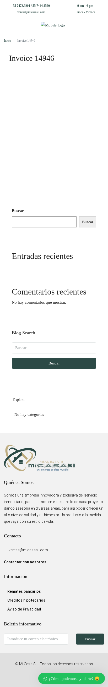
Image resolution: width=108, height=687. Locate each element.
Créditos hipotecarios (26, 600)
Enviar (90, 639)
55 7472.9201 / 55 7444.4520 (31, 6)
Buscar (18, 211)
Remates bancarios (24, 591)
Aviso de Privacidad (24, 609)
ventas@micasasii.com (31, 12)
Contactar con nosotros (25, 562)
